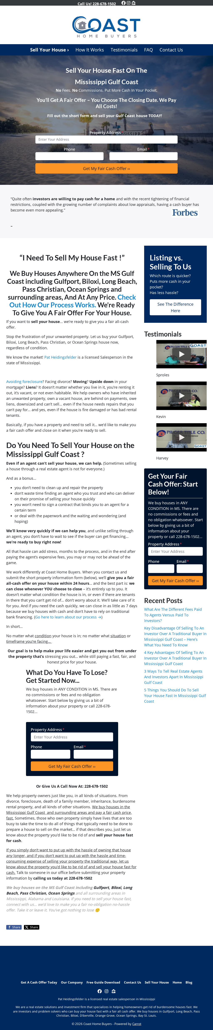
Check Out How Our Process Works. (72, 301)
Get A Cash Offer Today (39, 982)
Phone (69, 149)
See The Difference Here (175, 307)
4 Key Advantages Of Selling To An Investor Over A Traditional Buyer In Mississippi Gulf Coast (175, 658)
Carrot (136, 1024)
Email (143, 149)
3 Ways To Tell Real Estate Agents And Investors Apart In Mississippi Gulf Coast (173, 677)
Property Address (106, 132)
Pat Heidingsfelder (60, 357)
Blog (189, 982)
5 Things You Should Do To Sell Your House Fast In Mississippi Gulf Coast (175, 695)
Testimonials (124, 50)
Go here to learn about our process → (68, 617)
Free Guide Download (103, 982)
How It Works (90, 50)
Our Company (72, 982)
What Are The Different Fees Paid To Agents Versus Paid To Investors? (173, 615)
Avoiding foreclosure (24, 381)
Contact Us (171, 50)
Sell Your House (157, 982)
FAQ (148, 50)
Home (177, 982)
